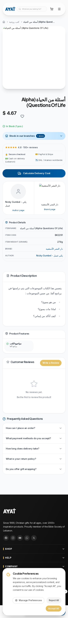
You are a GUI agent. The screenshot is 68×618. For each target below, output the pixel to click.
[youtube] (20, 538)
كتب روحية (14, 22)
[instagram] (13, 538)
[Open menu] (59, 9)
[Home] (4, 22)
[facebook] (6, 538)
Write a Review (51, 362)
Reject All (54, 600)
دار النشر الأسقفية (54, 248)
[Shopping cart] (51, 9)
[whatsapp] (27, 538)
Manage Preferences (30, 600)
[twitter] (34, 538)
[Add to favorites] (22, 116)
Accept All (53, 608)
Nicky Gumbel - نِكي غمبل (49, 255)
